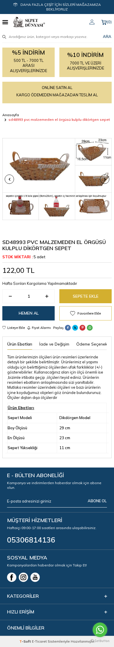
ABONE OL (97, 500)
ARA (107, 36)
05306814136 (31, 539)
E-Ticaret (39, 641)
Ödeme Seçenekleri (94, 344)
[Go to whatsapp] (100, 629)
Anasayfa (10, 115)
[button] (9, 179)
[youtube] (35, 577)
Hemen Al (29, 313)
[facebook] (11, 577)
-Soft (25, 641)
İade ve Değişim (54, 344)
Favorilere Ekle (89, 313)
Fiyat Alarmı (41, 328)
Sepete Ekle (86, 296)
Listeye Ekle (16, 328)
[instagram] (23, 577)
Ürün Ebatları (19, 344)
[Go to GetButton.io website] (100, 641)
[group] (57, 179)
